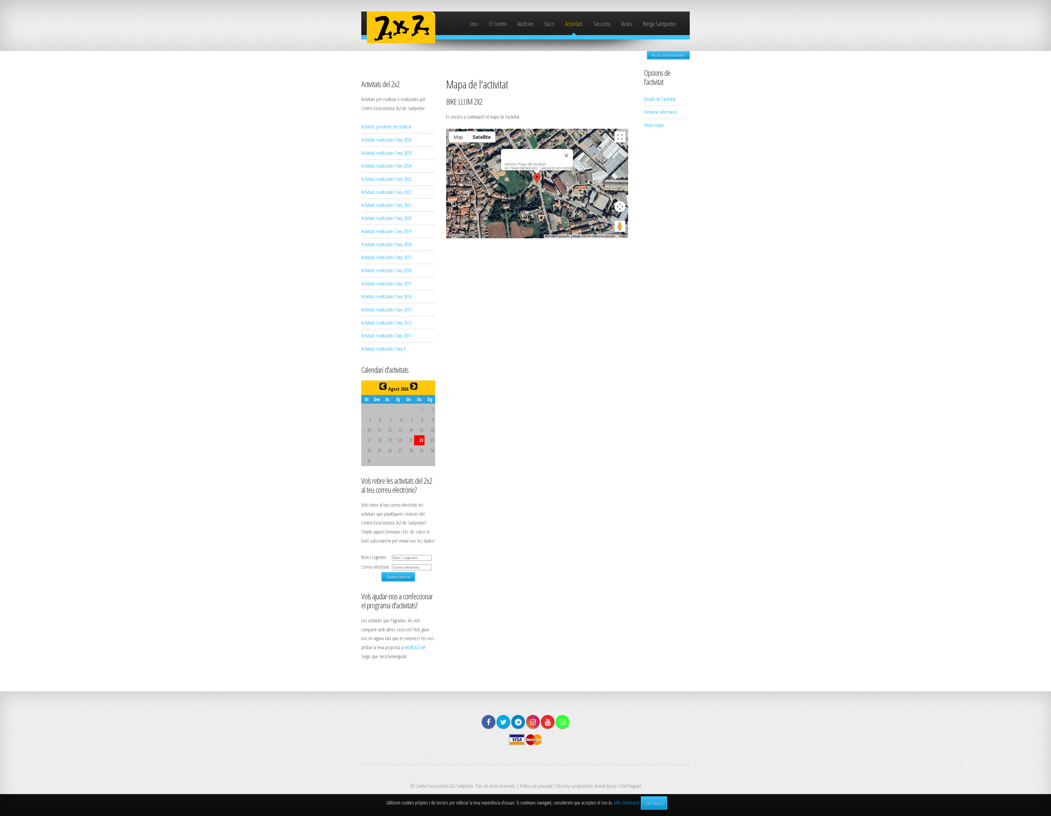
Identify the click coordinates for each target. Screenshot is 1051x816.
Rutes (626, 23)
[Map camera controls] (619, 206)
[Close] (566, 155)
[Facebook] (488, 722)
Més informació (627, 802)
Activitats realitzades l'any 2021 (386, 204)
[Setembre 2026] (413, 386)
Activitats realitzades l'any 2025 (386, 152)
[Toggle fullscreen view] (619, 136)
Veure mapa (654, 124)
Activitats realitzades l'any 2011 (386, 335)
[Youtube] (548, 722)
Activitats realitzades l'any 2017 (386, 257)
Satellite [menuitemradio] (481, 137)
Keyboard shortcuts (557, 236)
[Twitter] (503, 722)
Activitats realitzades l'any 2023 (386, 178)
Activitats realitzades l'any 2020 (386, 217)
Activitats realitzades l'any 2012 (386, 322)
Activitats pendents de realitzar (386, 126)
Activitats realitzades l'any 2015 (386, 283)
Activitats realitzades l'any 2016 (386, 270)
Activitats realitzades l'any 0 (383, 348)
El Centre (498, 23)
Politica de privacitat (536, 785)
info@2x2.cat (414, 647)
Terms (622, 236)
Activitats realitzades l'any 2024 (386, 165)
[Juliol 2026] (383, 386)
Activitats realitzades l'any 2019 (386, 231)
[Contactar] (562, 722)
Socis (549, 23)
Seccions (601, 23)
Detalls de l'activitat (659, 98)
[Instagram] (533, 722)
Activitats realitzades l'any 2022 (386, 191)
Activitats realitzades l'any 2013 (386, 309)
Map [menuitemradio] (458, 137)
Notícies (526, 23)
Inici (474, 23)
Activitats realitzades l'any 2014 (386, 296)
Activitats (573, 23)
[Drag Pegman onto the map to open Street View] (619, 226)
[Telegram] (518, 722)
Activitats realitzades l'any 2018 (386, 244)
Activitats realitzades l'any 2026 (386, 139)
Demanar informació (660, 111)
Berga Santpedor (659, 23)
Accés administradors (668, 55)
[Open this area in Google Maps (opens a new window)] (456, 234)
